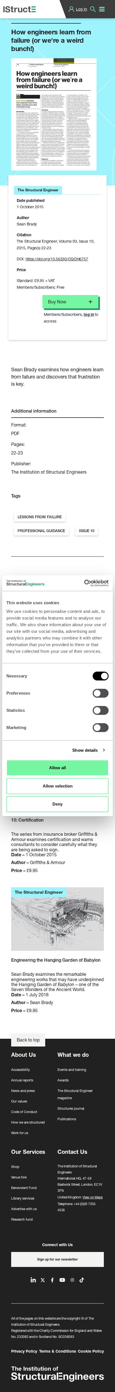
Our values (19, 1101)
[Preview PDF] (54, 114)
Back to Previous (32, 16)
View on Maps (92, 1197)
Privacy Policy (24, 1351)
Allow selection (58, 786)
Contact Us (72, 1152)
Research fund (22, 1219)
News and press (23, 1091)
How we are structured (28, 1122)
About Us (23, 1054)
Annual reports (22, 1080)
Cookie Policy (91, 1351)
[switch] (101, 693)
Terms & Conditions (57, 1351)
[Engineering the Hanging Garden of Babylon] (57, 922)
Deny (57, 804)
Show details (85, 750)
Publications (67, 1119)
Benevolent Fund (24, 1188)
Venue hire (19, 1177)
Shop (15, 1167)
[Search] (93, 9)
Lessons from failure (40, 517)
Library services (22, 1198)
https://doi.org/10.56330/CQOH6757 (57, 258)
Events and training (72, 1070)
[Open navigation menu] (102, 9)
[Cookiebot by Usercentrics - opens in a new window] (84, 583)
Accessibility (20, 1070)
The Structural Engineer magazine (75, 1094)
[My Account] (71, 9)
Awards (63, 1080)
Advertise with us (24, 1209)
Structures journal (71, 1108)
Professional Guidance (41, 531)
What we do (73, 1054)
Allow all (57, 767)
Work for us (19, 1133)
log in (89, 314)
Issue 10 (86, 531)
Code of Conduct (24, 1112)
